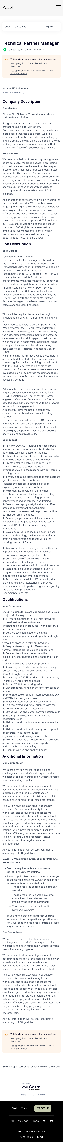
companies (19, 26)
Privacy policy (24, 1095)
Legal (40, 1137)
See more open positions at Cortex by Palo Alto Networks (31, 1066)
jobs (8, 26)
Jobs (36, 1121)
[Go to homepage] (7, 7)
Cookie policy (39, 1095)
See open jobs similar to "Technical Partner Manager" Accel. (31, 72)
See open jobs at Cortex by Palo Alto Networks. (28, 65)
